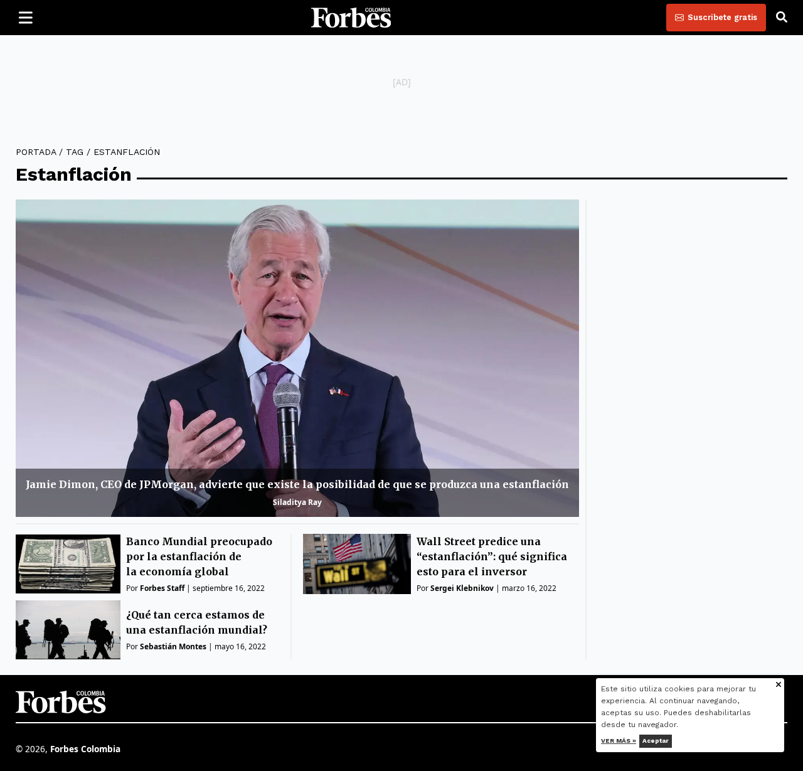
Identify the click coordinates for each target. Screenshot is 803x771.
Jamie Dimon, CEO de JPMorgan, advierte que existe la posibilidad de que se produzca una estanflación (297, 484)
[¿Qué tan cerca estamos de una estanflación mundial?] (68, 629)
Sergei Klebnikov (462, 588)
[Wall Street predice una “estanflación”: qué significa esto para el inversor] (357, 564)
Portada (36, 152)
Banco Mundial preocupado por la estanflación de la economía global (199, 556)
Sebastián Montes (173, 646)
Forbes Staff (162, 588)
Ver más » (618, 740)
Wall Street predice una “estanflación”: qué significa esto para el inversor (492, 556)
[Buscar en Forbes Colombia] (781, 17)
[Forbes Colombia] (351, 18)
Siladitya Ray (297, 502)
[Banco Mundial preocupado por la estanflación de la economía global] (68, 563)
